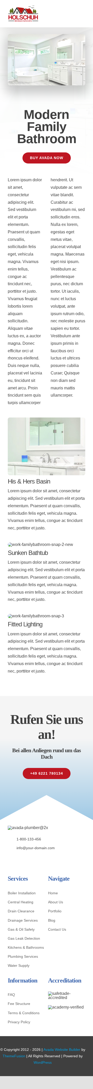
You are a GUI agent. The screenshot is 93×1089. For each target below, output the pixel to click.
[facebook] (9, 859)
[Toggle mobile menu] (83, 12)
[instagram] (25, 859)
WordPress (43, 1062)
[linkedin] (41, 859)
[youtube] (33, 859)
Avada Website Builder (61, 1049)
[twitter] (17, 859)
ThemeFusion (14, 1056)
